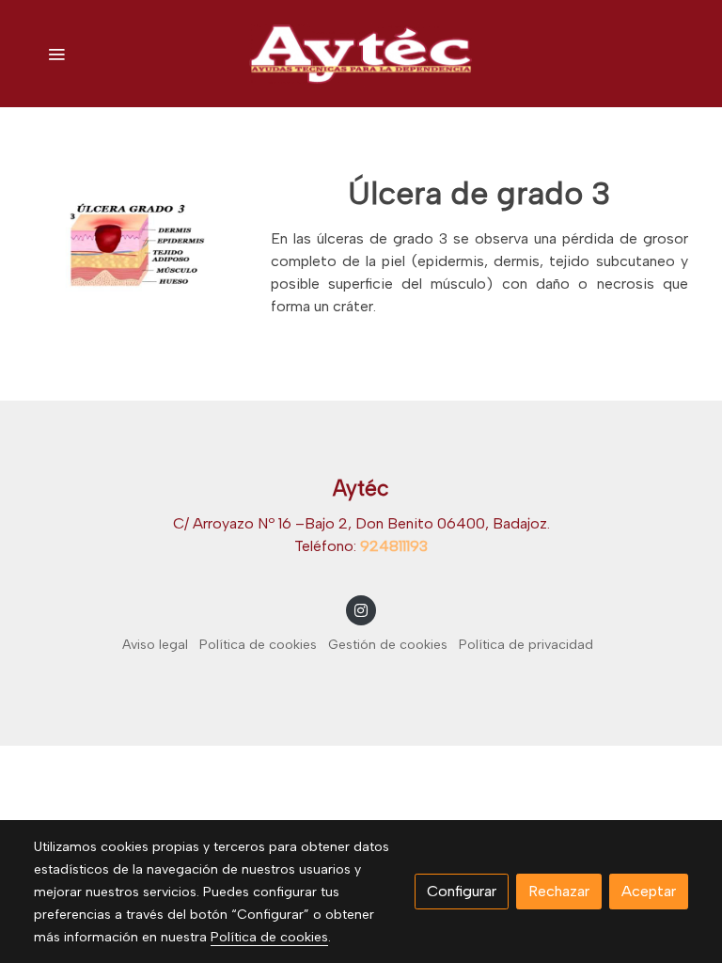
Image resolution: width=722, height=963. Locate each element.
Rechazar (558, 891)
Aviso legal (155, 645)
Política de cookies (258, 645)
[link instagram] (361, 609)
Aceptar (648, 891)
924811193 (394, 546)
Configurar (461, 891)
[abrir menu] (56, 53)
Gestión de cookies (387, 645)
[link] (361, 53)
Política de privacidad (526, 645)
